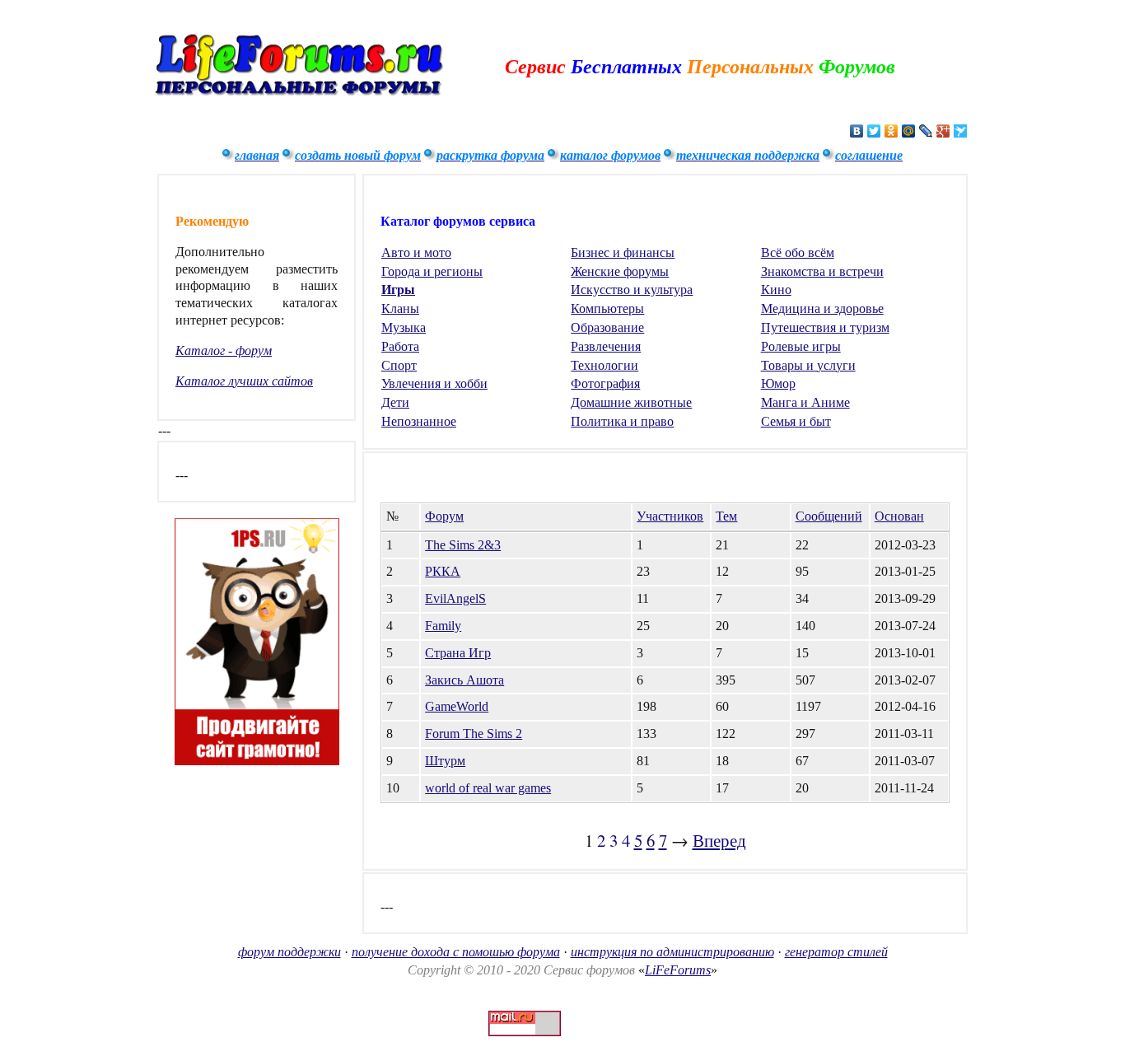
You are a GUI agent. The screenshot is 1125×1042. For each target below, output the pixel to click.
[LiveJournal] (926, 131)
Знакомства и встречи (822, 271)
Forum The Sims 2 (473, 734)
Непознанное (418, 421)
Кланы (400, 308)
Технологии (604, 365)
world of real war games (488, 788)
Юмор (778, 383)
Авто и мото (416, 252)
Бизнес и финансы (623, 252)
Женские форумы (620, 271)
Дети (395, 402)
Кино (776, 290)
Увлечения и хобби (434, 383)
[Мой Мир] (908, 131)
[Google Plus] (943, 131)
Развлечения (606, 346)
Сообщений (829, 516)
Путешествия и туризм (825, 327)
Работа (400, 346)
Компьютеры (607, 308)
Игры (398, 290)
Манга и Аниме (805, 402)
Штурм (445, 761)
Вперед (719, 840)
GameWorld (456, 706)
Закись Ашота (464, 680)
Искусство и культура (632, 290)
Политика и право (622, 421)
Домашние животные (631, 402)
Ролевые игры (801, 346)
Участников (670, 516)
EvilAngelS (455, 598)
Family (443, 626)
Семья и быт (796, 421)
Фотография (605, 383)
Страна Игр (458, 653)
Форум (444, 516)
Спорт (399, 365)
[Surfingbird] (960, 131)
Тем (726, 516)
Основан (899, 516)
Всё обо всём (797, 252)
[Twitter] (874, 131)
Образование (607, 327)
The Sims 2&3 (463, 545)
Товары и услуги (808, 365)
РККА (442, 571)
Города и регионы (432, 271)
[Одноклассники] (891, 131)
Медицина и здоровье (822, 308)
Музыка (403, 327)
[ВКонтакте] (857, 131)
